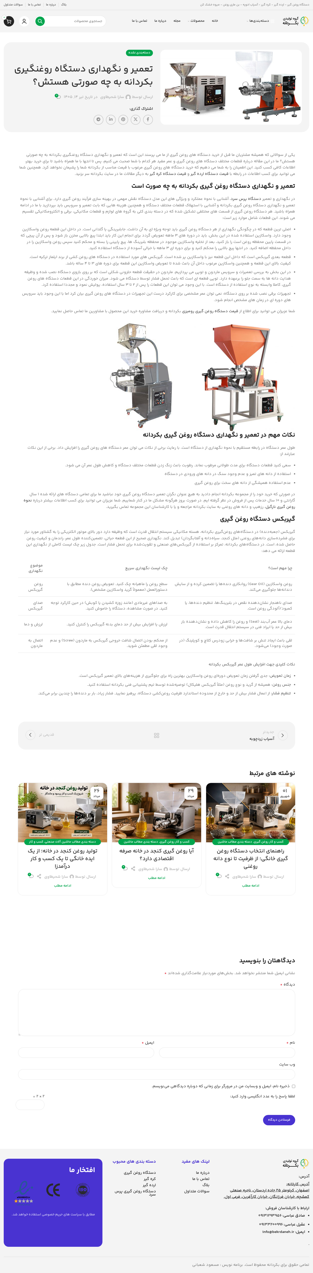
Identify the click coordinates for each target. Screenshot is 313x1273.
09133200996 (271, 1225)
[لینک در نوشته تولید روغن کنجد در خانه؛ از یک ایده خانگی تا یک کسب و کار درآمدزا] (62, 812)
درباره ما (203, 1173)
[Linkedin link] (111, 120)
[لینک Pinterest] (123, 120)
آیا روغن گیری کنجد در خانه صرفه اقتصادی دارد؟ (156, 855)
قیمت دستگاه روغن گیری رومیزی (210, 311)
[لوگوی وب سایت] (295, 21)
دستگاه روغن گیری (140, 1173)
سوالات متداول (197, 1191)
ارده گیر (149, 1185)
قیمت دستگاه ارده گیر (210, 174)
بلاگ (206, 1185)
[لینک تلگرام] (98, 120)
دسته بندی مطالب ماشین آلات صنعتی (70, 841)
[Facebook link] (148, 120)
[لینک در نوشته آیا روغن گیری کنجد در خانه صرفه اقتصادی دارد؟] (156, 812)
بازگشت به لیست (156, 735)
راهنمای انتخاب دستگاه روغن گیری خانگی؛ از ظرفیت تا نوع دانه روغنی (250, 859)
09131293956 (270, 1216)
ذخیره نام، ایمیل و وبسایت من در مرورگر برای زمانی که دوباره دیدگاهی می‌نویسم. (221, 1086)
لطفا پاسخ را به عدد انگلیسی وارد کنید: (262, 1096)
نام (290, 1043)
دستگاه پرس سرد (246, 199)
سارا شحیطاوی (112, 97)
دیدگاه (287, 985)
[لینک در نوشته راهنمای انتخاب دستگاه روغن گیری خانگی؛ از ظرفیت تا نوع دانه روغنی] (250, 812)
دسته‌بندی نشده (139, 52)
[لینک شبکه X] (136, 120)
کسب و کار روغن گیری (269, 841)
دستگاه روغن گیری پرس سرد (135, 1193)
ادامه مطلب (250, 886)
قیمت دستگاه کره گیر (168, 174)
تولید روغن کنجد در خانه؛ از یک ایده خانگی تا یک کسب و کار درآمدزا (62, 859)
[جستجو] (40, 21)
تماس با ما (201, 1179)
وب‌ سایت (287, 1064)
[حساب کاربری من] (24, 21)
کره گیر (150, 1179)
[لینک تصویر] (295, 1164)
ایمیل (148, 1043)
